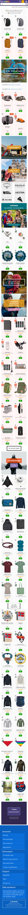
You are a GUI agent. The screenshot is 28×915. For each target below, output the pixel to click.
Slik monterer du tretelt (15, 89)
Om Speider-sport (8, 855)
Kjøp (7, 34)
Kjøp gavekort (7, 847)
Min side (5, 835)
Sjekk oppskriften (14, 309)
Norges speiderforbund (13, 893)
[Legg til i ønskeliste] (2, 16)
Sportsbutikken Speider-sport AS (13, 891)
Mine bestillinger (8, 839)
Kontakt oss (6, 883)
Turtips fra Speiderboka (10, 867)
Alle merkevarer (8, 843)
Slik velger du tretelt (14, 85)
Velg (20, 515)
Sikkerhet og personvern (10, 859)
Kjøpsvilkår (6, 875)
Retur (4, 879)
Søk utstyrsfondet (8, 863)
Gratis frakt (11, 13)
